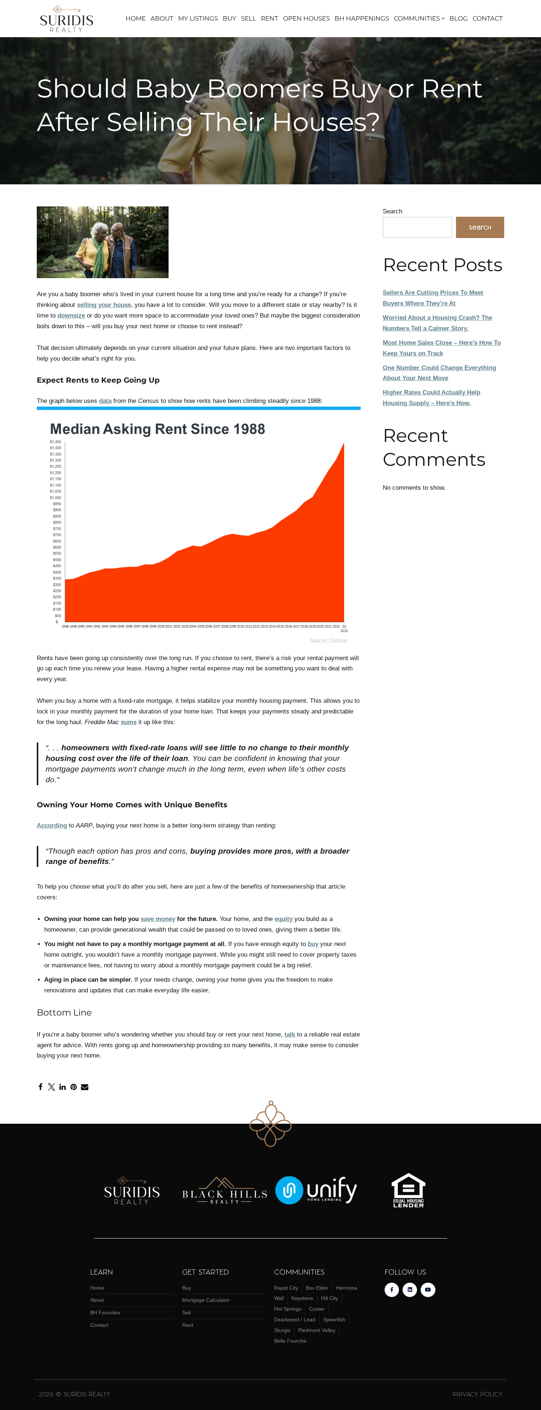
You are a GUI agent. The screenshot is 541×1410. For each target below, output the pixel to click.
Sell (248, 18)
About (162, 18)
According (52, 825)
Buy (229, 18)
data (105, 400)
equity (284, 918)
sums (129, 722)
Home (135, 18)
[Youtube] (428, 1290)
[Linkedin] (410, 1290)
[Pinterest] (73, 1087)
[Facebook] (40, 1087)
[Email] (84, 1087)
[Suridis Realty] (69, 18)
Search (392, 211)
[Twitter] (51, 1087)
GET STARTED (205, 1271)
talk (289, 1034)
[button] (443, 18)
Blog (458, 18)
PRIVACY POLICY (477, 1393)
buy (313, 943)
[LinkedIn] (62, 1087)
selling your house (104, 304)
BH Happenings (362, 18)
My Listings (198, 18)
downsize (71, 315)
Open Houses (306, 18)
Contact (488, 18)
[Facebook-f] (392, 1290)
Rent (269, 18)
